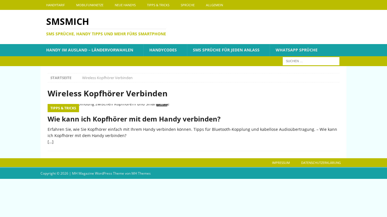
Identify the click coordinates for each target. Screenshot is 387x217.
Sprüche (188, 5)
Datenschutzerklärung (321, 162)
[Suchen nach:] (311, 60)
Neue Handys (125, 5)
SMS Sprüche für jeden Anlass (226, 50)
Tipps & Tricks (158, 5)
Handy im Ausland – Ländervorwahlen (89, 50)
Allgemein (214, 5)
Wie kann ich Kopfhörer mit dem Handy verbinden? (134, 118)
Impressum (281, 162)
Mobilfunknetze (89, 5)
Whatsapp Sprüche (297, 50)
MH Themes (141, 173)
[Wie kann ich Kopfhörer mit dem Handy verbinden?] (193, 108)
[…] (51, 141)
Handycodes (163, 50)
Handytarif (55, 5)
